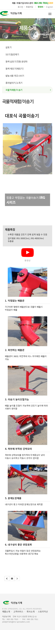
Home (19, 34)
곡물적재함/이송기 (14, 90)
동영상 (27, 260)
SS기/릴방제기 (12, 54)
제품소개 (29, 34)
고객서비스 (18, 611)
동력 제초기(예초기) (14, 68)
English (49, 6)
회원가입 (29, 7)
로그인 (20, 7)
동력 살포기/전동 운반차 (17, 61)
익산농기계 (16, 602)
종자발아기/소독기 (14, 82)
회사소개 (31, 611)
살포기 (9, 47)
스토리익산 (43, 611)
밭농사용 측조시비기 (15, 75)
